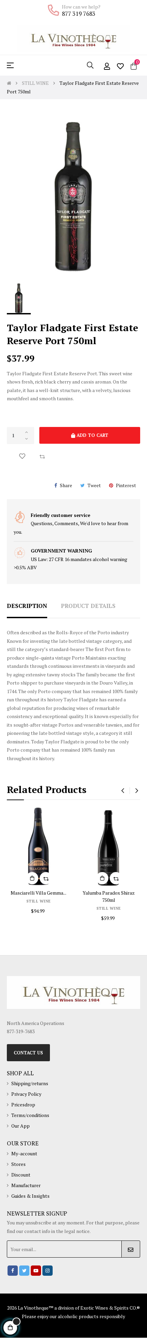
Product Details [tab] (88, 606)
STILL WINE (38, 901)
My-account (24, 1153)
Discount (20, 1174)
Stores (18, 1164)
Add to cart (91, 435)
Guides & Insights (30, 1196)
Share (66, 485)
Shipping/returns (29, 1083)
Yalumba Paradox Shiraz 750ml (109, 896)
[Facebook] (13, 1270)
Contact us (28, 1053)
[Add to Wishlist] (22, 456)
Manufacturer (26, 1185)
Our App (20, 1125)
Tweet (94, 485)
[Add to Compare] (42, 456)
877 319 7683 (78, 13)
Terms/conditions (30, 1115)
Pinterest (126, 485)
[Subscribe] (130, 1249)
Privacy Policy (26, 1094)
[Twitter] (24, 1270)
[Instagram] (47, 1270)
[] (32, 878)
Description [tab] (27, 606)
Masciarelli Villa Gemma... (38, 892)
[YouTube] (36, 1270)
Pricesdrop (23, 1104)
